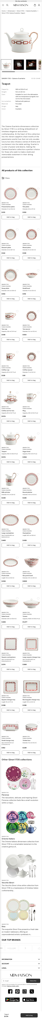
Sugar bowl (26, 451)
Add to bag (29, 1015)
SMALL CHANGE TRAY (8, 740)
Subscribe (33, 981)
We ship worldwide (21, 1)
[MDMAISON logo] (21, 975)
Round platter (27, 492)
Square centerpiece (9, 657)
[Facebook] (10, 991)
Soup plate (5, 288)
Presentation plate (8, 207)
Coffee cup (5, 370)
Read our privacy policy (13, 986)
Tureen (25, 616)
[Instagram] (24, 991)
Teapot (4, 451)
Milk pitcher (6, 492)
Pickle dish (5, 575)
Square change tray (8, 700)
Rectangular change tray (31, 700)
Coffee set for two (8, 411)
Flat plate (26, 207)
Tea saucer (26, 329)
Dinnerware (11, 11)
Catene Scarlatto (31, 11)
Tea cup (4, 329)
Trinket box (26, 740)
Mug (24, 411)
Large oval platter (8, 533)
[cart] (35, 5)
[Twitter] (32, 991)
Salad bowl (5, 616)
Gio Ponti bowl (28, 575)
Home (4, 11)
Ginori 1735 (20, 11)
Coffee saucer (27, 370)
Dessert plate (6, 247)
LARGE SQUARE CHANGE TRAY (31, 657)
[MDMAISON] (21, 5)
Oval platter (27, 533)
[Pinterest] (17, 991)
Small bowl (26, 288)
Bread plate (27, 247)
